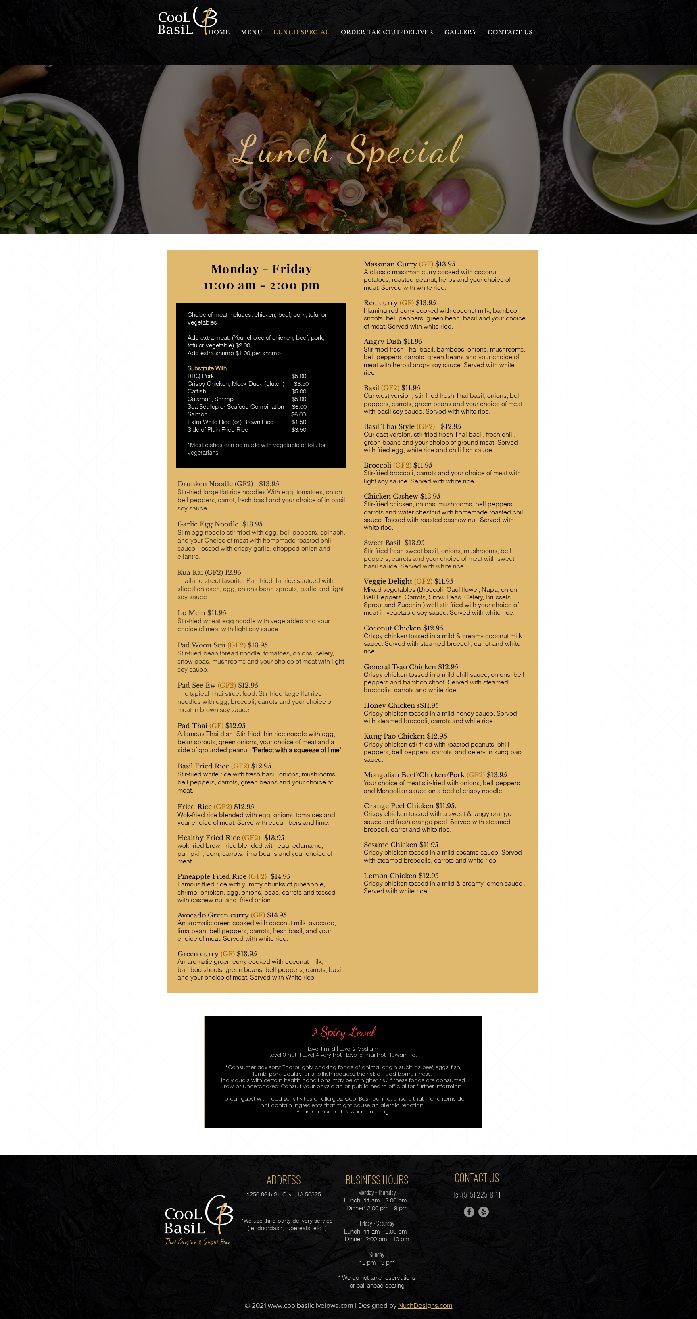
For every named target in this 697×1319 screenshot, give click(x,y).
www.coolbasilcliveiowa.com (310, 1305)
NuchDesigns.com (425, 1305)
